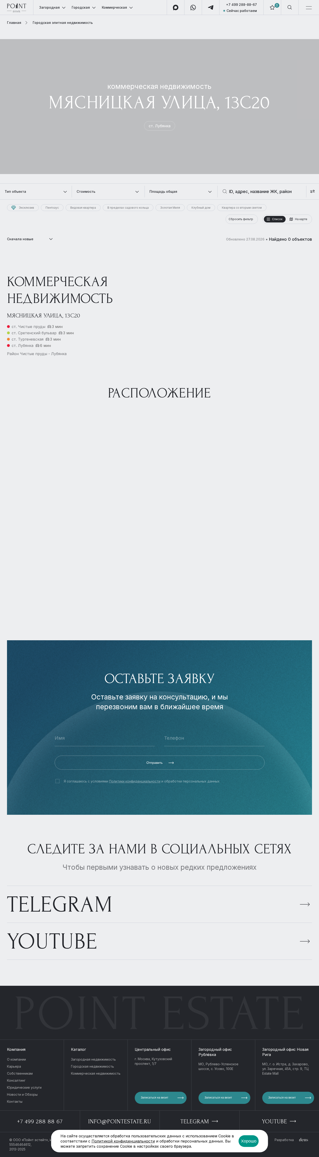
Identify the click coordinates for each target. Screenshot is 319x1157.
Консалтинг (16, 1080)
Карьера (14, 1066)
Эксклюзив (26, 207)
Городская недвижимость (92, 1066)
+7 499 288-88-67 (241, 5)
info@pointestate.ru (119, 1121)
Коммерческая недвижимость (96, 1073)
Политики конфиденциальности (134, 781)
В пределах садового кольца (128, 207)
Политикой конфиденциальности (123, 1141)
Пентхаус (52, 207)
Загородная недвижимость (93, 1059)
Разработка (284, 1140)
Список (277, 219)
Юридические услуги (24, 1087)
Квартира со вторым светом (242, 207)
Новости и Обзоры (22, 1094)
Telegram (60, 904)
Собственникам (20, 1073)
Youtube (52, 941)
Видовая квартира (83, 207)
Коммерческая (114, 7)
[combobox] (30, 239)
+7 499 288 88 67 (40, 1121)
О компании (16, 1059)
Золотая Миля (170, 207)
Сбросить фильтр (241, 219)
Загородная (49, 7)
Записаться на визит (154, 1097)
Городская (81, 7)
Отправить (154, 762)
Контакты (14, 1101)
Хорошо (248, 1141)
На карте (301, 219)
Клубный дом (200, 207)
